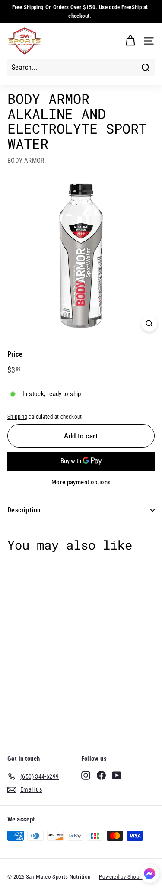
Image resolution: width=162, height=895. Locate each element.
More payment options (81, 482)
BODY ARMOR (25, 160)
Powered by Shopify (122, 876)
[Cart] (130, 41)
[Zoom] (149, 324)
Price (14, 354)
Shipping (17, 416)
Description (24, 510)
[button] (149, 875)
